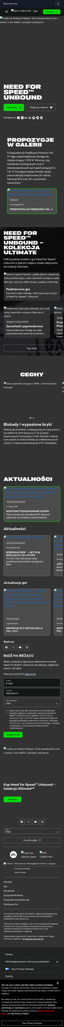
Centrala (8, 882)
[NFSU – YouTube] (20, 647)
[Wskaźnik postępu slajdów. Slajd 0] (30, 418)
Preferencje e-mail (17, 723)
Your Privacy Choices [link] (22, 969)
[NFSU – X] (13, 647)
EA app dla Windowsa (13, 895)
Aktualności (9, 891)
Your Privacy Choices (32, 1023)
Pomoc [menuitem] (9, 954)
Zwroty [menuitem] (9, 976)
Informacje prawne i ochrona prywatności (27, 961)
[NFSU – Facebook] (6, 647)
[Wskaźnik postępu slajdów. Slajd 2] (33, 418)
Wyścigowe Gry (11, 904)
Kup (5, 886)
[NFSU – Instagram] (27, 647)
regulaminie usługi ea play (33, 939)
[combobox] (32, 702)
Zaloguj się (30, 674)
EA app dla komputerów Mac (17, 900)
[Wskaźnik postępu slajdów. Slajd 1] (32, 418)
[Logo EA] (13, 854)
